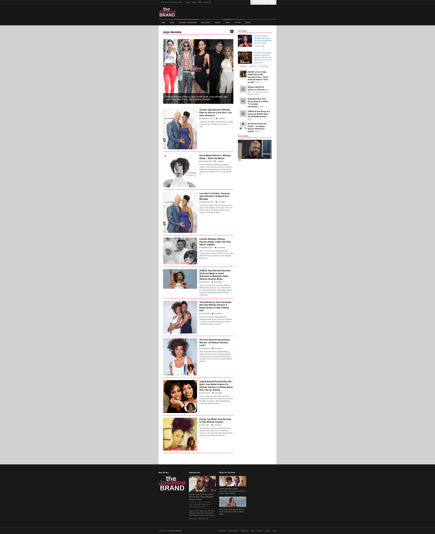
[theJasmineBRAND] (167, 12)
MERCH (248, 22)
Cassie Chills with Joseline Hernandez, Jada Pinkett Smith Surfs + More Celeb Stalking (232, 490)
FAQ (199, 2)
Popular (243, 66)
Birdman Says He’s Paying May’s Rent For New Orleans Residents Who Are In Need (201, 496)
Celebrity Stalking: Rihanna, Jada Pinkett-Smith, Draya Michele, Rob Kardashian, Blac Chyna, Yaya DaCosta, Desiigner (196, 98)
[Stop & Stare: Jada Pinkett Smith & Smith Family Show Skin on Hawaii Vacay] (232, 502)
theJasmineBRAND (175, 531)
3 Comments (218, 282)
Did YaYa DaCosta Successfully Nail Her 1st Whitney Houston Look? (214, 342)
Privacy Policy (233, 530)
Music (227, 22)
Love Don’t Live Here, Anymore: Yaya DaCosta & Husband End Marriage (214, 196)
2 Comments (218, 393)
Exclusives (205, 22)
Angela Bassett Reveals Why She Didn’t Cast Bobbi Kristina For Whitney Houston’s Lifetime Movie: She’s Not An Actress (216, 385)
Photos (237, 22)
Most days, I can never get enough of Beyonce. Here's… (258, 90)
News (172, 22)
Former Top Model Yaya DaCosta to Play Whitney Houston (215, 420)
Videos (218, 22)
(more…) (258, 77)
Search (267, 530)
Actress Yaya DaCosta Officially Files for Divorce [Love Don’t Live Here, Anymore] (215, 112)
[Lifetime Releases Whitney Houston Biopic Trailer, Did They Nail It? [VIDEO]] (180, 251)
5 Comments (221, 247)
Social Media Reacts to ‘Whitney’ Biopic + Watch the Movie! (215, 157)
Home (188, 2)
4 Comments (218, 348)
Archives (260, 530)
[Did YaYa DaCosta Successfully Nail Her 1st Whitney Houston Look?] (180, 356)
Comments (263, 66)
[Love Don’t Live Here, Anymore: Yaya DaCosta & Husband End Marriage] (180, 212)
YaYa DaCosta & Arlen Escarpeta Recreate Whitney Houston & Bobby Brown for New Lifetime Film (215, 306)
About (194, 2)
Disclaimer (222, 530)
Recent (253, 66)
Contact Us (207, 2)
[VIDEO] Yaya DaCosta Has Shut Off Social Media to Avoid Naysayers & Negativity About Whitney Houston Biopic (215, 274)
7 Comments (218, 313)
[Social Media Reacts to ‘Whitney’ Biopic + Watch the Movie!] (180, 170)
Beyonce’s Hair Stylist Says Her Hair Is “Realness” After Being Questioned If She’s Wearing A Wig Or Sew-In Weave (202, 513)
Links (274, 530)
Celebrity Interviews (188, 22)
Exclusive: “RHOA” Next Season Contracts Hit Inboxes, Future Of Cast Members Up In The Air (262, 56)
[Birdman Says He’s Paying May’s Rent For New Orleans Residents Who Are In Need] (202, 484)
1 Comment (221, 118)
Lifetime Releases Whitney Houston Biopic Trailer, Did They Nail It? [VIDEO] (215, 241)
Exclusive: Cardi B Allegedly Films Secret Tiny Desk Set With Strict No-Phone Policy (263, 39)
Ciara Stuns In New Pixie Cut (198, 518)
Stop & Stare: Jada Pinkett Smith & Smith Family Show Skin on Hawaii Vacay (231, 511)
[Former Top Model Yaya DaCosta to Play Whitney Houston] (180, 434)
